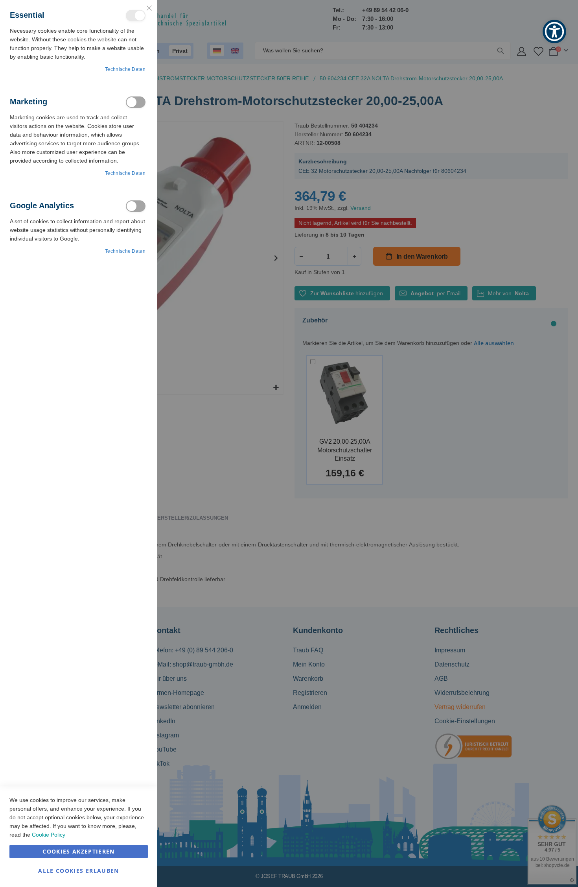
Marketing (135, 102)
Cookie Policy (48, 834)
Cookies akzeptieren (78, 851)
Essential (135, 15)
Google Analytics (135, 206)
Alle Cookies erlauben (78, 870)
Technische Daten (125, 69)
